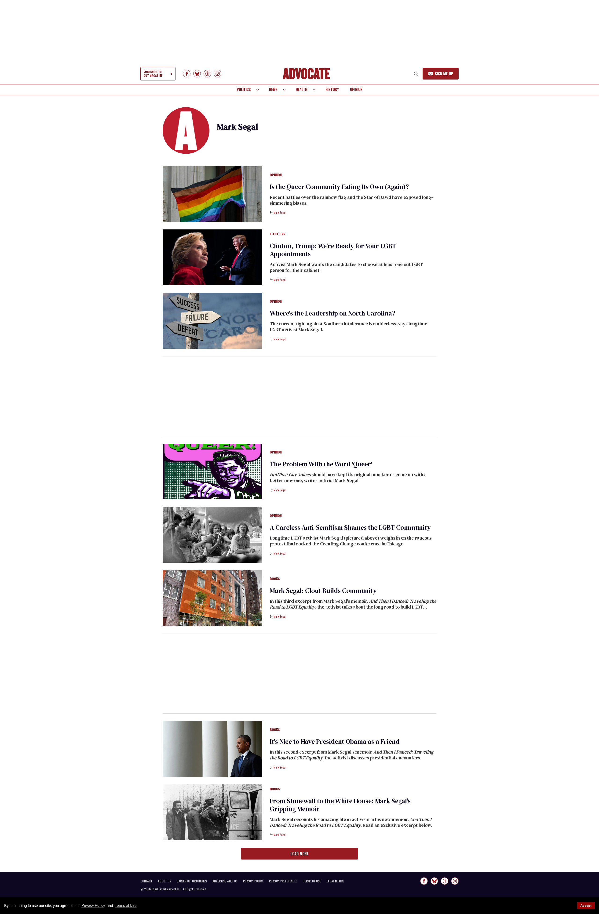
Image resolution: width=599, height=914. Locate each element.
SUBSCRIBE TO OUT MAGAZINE (152, 73)
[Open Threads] (207, 73)
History (332, 89)
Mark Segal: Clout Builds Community (323, 590)
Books (275, 579)
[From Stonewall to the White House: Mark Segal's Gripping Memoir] (212, 812)
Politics (244, 89)
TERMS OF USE (312, 881)
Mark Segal (280, 212)
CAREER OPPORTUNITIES (192, 881)
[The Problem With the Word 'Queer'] (212, 471)
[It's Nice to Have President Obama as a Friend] (212, 748)
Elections (277, 234)
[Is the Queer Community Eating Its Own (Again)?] (212, 193)
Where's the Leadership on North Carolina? (332, 313)
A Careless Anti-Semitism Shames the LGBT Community (350, 527)
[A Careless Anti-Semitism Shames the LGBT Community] (212, 534)
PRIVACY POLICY (253, 881)
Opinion (356, 89)
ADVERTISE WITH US (224, 881)
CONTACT (146, 881)
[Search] (416, 73)
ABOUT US (164, 881)
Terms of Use (125, 906)
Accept (586, 905)
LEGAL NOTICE (335, 881)
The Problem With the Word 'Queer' (321, 464)
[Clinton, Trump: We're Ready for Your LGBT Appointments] (212, 257)
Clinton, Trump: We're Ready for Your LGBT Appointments (333, 249)
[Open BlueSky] (197, 73)
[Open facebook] (186, 73)
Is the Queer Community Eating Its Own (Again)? (339, 186)
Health (301, 89)
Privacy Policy (93, 906)
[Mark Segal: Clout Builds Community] (212, 597)
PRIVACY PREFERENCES (283, 881)
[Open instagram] (217, 73)
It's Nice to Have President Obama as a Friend (335, 741)
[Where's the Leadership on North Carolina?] (212, 320)
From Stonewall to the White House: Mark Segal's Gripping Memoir (340, 804)
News (273, 89)
